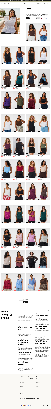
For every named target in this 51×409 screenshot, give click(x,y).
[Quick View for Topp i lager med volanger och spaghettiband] (49, 269)
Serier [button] (20, 5)
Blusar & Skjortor (22, 379)
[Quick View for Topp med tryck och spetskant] (12, 223)
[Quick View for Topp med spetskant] (37, 64)
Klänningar (21, 385)
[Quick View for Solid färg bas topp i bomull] (37, 42)
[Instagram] (43, 405)
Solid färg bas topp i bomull (16, 64)
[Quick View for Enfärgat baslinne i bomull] (49, 42)
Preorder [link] (24, 5)
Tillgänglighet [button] (37, 386)
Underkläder (21, 386)
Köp (1, 3)
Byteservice (37, 379)
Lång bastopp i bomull (28, 155)
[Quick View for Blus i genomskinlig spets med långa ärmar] (37, 269)
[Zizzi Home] (25, 3)
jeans (41, 354)
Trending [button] (10, 5)
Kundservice (37, 378)
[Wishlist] (36, 24)
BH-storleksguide (38, 382)
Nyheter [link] (7, 5)
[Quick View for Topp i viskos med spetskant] (49, 155)
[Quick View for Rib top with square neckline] (49, 110)
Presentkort (37, 385)
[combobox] (39, 3)
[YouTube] (47, 405)
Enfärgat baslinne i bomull (3, 64)
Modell (43, 20)
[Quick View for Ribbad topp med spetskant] (49, 246)
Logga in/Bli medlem (30, 378)
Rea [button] (26, 5)
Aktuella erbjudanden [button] (15, 5)
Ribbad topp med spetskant (40, 246)
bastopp (27, 13)
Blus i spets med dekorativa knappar (16, 155)
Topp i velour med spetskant (4, 87)
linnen (36, 322)
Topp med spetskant (27, 64)
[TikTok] (45, 405)
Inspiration (5, 3)
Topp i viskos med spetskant (40, 155)
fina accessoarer (41, 346)
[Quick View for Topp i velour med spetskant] (12, 87)
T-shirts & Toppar (22, 378)
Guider (9, 3)
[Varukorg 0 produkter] (49, 3)
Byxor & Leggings (22, 382)
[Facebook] (44, 405)
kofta (22, 357)
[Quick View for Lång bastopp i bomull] (37, 155)
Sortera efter (47, 20)
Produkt (41, 20)
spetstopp (31, 356)
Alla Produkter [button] (3, 5)
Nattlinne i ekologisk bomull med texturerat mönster (6, 155)
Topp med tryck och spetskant (4, 223)
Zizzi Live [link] (29, 5)
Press (21, 392)
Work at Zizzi (21, 393)
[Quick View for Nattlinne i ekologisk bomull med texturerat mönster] (12, 155)
